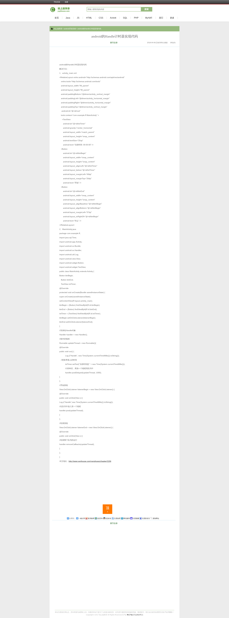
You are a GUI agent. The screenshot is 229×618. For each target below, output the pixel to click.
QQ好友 (108, 518)
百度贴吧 (117, 518)
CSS (101, 18)
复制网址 (156, 518)
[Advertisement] (114, 54)
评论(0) (172, 43)
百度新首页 (146, 518)
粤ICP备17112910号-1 (135, 615)
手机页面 (57, 2)
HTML (89, 18)
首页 (57, 18)
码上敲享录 (58, 29)
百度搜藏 (136, 518)
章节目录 (114, 43)
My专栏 (148, 18)
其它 (161, 18)
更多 (172, 18)
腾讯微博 (126, 518)
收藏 (66, 2)
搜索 (146, 9)
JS (78, 18)
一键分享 (82, 518)
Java (68, 18)
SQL (125, 18)
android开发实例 (70, 29)
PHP (136, 18)
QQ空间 (100, 518)
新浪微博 (91, 518)
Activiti (113, 18)
